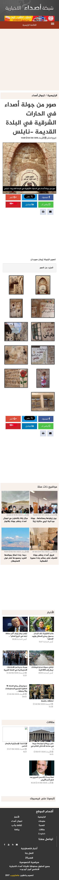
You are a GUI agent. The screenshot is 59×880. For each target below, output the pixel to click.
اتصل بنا (29, 853)
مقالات (42, 830)
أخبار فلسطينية (29, 849)
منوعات (41, 821)
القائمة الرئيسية (29, 25)
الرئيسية (52, 95)
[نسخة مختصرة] (13, 844)
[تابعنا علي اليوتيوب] (8, 844)
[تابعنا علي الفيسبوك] (4, 844)
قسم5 (42, 825)
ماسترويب (14, 875)
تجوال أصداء (38, 95)
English (41, 834)
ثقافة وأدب (16, 825)
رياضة (16, 830)
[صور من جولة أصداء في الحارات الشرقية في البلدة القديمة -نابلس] (42, 285)
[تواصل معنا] (17, 844)
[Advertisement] (29, 59)
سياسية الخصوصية (29, 862)
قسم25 (29, 858)
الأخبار (16, 817)
